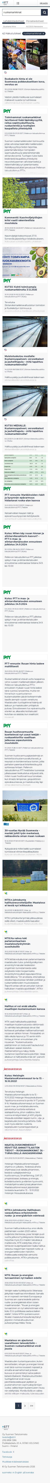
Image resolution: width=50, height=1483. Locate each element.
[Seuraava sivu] (25, 1405)
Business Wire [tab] (9, 26)
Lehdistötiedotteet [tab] (13, 21)
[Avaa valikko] (18, 3)
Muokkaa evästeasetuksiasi (15, 1461)
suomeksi (7, 1472)
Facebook (7, 1452)
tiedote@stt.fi (9, 1437)
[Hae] (44, 12)
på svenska (28, 1472)
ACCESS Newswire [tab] (34, 26)
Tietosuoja (7, 1457)
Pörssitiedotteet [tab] (35, 21)
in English (17, 1472)
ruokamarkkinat (33, 33)
